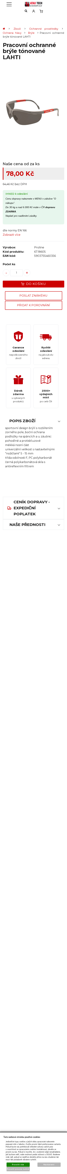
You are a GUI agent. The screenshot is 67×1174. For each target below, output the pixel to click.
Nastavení (48, 1165)
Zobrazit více (11, 234)
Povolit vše (18, 1165)
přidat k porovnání (33, 305)
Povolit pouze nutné (18, 1169)
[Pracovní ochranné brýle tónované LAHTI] (33, 111)
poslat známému (33, 295)
